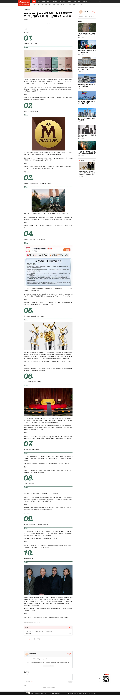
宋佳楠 (79, 54)
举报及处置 (93, 693)
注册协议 (80, 693)
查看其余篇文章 (47, 665)
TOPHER (27, 639)
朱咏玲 (79, 138)
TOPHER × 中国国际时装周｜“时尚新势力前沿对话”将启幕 (40, 659)
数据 (70, 4)
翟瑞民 (79, 155)
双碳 (78, 4)
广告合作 (76, 693)
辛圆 (79, 71)
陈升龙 (79, 37)
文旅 (67, 4)
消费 (38, 639)
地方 (58, 4)
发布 (70, 681)
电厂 (82, 4)
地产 (46, 4)
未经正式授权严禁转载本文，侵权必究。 (32, 622)
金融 (38, 4)
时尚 (33, 639)
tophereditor (26, 23)
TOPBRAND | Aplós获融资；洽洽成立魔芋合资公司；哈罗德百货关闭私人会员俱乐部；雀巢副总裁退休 (87, 173)
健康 (54, 4)
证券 (42, 4)
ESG (74, 4)
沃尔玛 (27, 9)
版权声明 (88, 693)
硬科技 (62, 4)
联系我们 (72, 693)
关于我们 (68, 693)
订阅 (69, 654)
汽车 (50, 4)
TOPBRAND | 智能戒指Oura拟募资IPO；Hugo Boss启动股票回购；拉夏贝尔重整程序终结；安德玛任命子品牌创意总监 (48, 662)
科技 (34, 4)
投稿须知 (84, 693)
